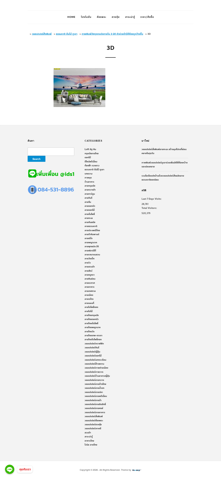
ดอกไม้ (88, 157)
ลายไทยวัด (89, 331)
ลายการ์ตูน (90, 194)
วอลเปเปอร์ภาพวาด (94, 372)
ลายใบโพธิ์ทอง (91, 307)
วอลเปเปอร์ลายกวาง (94, 380)
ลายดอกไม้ (90, 210)
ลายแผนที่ (89, 303)
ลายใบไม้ (89, 311)
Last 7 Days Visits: (152, 199)
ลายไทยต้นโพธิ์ (91, 323)
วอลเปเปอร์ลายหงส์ (94, 408)
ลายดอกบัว (90, 206)
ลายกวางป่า (90, 190)
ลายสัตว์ (88, 271)
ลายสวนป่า (90, 266)
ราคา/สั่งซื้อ (147, 17)
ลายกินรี (88, 198)
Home (71, 17)
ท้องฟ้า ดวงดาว (92, 165)
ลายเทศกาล (90, 291)
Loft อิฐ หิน (90, 149)
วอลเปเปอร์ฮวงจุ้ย (93, 424)
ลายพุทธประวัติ (92, 246)
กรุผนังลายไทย (92, 153)
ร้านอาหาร (89, 182)
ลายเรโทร (89, 299)
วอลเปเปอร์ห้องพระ (94, 420)
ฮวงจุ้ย (116, 17)
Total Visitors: (149, 208)
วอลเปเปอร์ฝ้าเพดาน (94, 364)
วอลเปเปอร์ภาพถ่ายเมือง (96, 368)
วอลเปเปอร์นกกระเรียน (95, 360)
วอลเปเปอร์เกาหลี (93, 428)
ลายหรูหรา (90, 275)
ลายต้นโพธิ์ (90, 214)
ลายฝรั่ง (88, 238)
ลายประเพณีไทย (92, 230)
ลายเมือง (89, 295)
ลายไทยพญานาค (92, 327)
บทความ (88, 173)
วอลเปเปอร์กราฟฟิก (94, 343)
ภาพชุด (88, 177)
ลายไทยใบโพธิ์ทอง (93, 339)
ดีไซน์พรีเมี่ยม (91, 161)
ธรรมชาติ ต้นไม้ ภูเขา (94, 169)
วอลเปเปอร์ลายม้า (93, 400)
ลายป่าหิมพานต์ (92, 234)
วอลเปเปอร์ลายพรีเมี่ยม (96, 396)
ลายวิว (88, 262)
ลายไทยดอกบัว (92, 319)
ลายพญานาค (91, 242)
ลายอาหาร (89, 287)
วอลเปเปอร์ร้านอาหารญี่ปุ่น (97, 376)
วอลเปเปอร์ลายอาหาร (95, 412)
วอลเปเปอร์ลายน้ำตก (94, 388)
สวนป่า (88, 432)
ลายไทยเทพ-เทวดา (93, 335)
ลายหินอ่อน (90, 279)
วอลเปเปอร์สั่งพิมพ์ (94, 416)
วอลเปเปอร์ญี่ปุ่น (92, 352)
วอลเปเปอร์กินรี (92, 347)
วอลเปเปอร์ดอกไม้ (93, 355)
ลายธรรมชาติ (91, 226)
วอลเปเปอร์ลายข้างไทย (95, 384)
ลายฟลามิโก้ (90, 250)
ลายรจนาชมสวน (92, 254)
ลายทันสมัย (90, 222)
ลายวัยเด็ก (89, 258)
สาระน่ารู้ (130, 17)
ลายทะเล (89, 218)
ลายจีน (88, 202)
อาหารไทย (89, 441)
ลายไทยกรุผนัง (92, 315)
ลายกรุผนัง (90, 186)
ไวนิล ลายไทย (91, 445)
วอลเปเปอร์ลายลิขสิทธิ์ (95, 404)
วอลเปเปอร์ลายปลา (94, 392)
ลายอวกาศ (90, 283)
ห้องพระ (101, 17)
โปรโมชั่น (86, 17)
